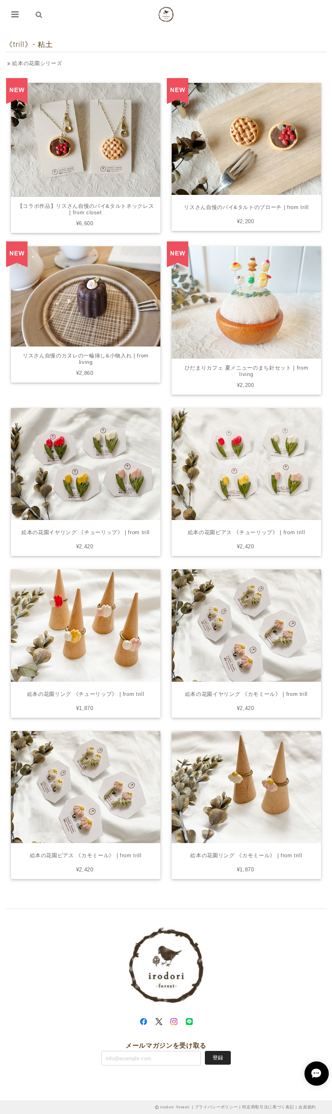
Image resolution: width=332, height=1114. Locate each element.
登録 (218, 1058)
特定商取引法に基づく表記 (268, 1107)
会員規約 (307, 1107)
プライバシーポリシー (216, 1107)
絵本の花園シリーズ (36, 63)
